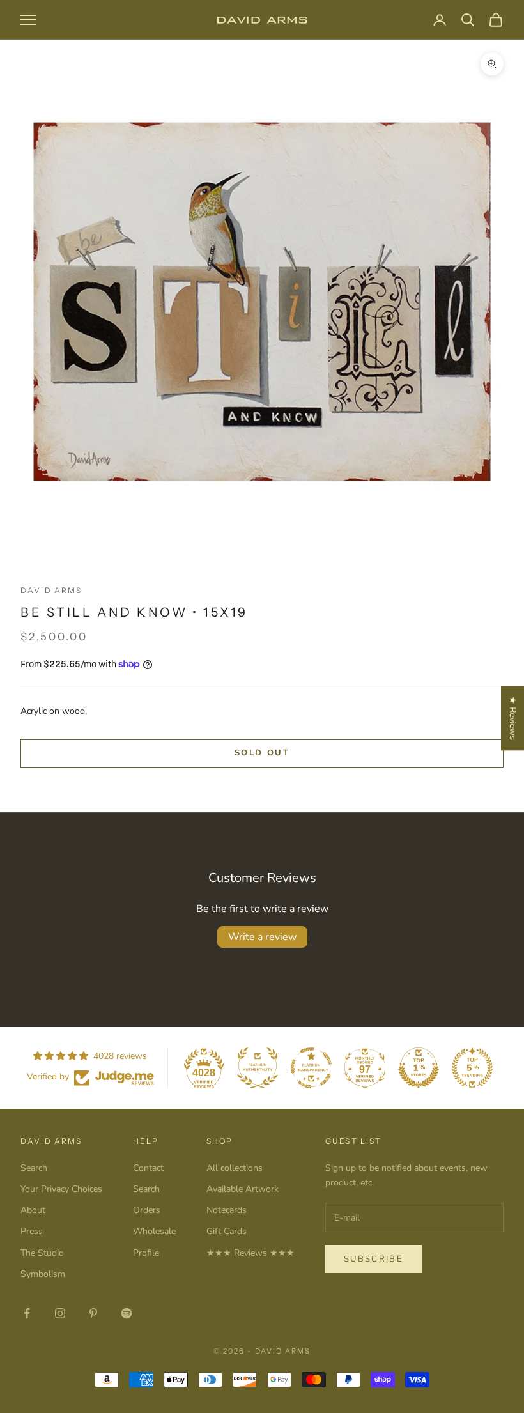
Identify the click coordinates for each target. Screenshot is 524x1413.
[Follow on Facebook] (26, 1313)
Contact (148, 1168)
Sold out (262, 753)
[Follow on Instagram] (60, 1313)
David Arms (51, 590)
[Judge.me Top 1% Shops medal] (418, 1067)
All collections (234, 1168)
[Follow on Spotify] (126, 1313)
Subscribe (373, 1259)
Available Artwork (242, 1189)
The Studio (42, 1253)
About (32, 1210)
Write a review (262, 937)
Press (31, 1231)
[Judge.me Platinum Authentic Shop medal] (257, 1067)
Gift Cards (226, 1231)
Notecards (226, 1210)
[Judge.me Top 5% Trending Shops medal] (472, 1067)
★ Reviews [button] (513, 718)
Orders (146, 1210)
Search (33, 1168)
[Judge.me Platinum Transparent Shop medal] (311, 1067)
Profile (146, 1253)
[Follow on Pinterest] (93, 1313)
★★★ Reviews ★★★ (250, 1253)
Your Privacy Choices (61, 1189)
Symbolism (42, 1274)
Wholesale (154, 1231)
